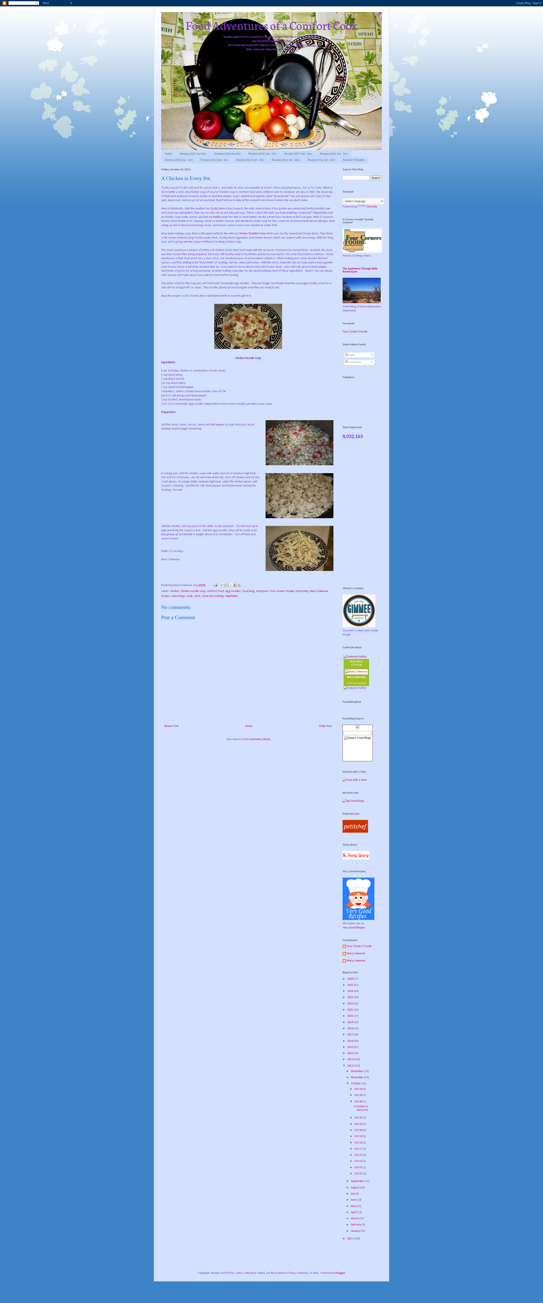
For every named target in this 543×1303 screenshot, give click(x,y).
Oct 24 (358, 1117)
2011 (350, 1238)
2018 (350, 1028)
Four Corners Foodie (355, 331)
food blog (248, 591)
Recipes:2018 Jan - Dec (262, 153)
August (355, 1187)
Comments (354, 362)
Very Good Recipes (354, 927)
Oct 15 (358, 1155)
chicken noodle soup (193, 591)
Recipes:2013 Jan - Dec (250, 159)
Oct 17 (358, 1148)
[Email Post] (215, 585)
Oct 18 (358, 1142)
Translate (371, 206)
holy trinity (302, 591)
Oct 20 (358, 1130)
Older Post (325, 726)
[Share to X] (231, 585)
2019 (350, 1022)
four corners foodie (282, 591)
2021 (350, 1009)
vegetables (231, 596)
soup (190, 596)
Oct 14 (358, 1161)
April (354, 1212)
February (356, 1224)
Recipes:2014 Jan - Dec (214, 159)
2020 (350, 1016)
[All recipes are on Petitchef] (355, 831)
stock (197, 596)
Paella (216, 217)
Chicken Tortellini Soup (251, 233)
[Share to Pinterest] (239, 585)
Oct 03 (358, 1167)
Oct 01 (358, 1173)
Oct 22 (358, 1124)
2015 (350, 1047)
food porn (262, 591)
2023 (350, 997)
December (357, 1071)
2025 (350, 985)
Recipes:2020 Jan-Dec (193, 153)
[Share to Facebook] (235, 585)
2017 (350, 1034)
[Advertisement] (362, 514)
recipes (165, 596)
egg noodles (233, 591)
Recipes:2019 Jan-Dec (227, 153)
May (354, 1206)
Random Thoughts (353, 159)
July (353, 1193)
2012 (350, 1065)
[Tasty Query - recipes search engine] (356, 858)
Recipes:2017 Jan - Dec (298, 153)
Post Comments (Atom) (256, 739)
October (356, 1083)
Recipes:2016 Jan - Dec (334, 153)
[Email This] (223, 585)
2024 (350, 991)
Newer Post (171, 726)
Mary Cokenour (319, 591)
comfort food (215, 591)
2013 (350, 1059)
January (356, 1231)
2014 (350, 1053)
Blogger (340, 1273)
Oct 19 (358, 1136)
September (358, 1181)
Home (168, 153)
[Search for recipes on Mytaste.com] (353, 801)
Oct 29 (358, 1089)
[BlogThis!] (227, 585)
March (355, 1218)
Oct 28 (358, 1095)
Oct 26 (358, 1101)
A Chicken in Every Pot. (361, 1108)
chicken (174, 591)
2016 (350, 1041)
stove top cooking (213, 596)
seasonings (178, 596)
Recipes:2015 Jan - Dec (179, 159)
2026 (350, 979)
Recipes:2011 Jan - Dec (321, 159)
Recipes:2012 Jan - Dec (286, 159)
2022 (350, 1003)
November (357, 1077)
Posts (351, 355)
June (354, 1200)
